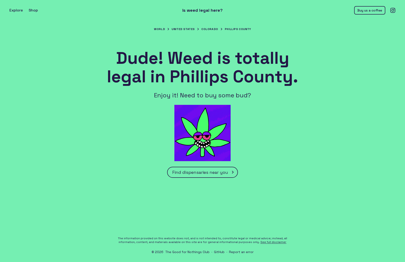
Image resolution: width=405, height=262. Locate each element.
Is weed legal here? (202, 10)
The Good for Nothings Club (187, 252)
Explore (16, 10)
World (159, 29)
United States (183, 29)
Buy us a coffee (369, 10)
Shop (33, 10)
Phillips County (238, 29)
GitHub (219, 252)
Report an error (241, 252)
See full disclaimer (273, 242)
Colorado (209, 29)
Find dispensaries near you (200, 172)
